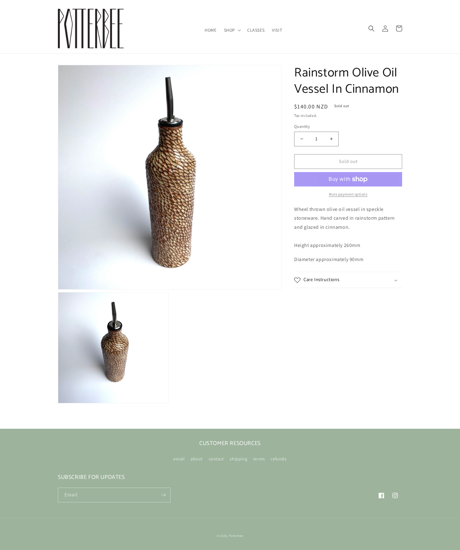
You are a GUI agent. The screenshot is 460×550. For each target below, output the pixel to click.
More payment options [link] (348, 194)
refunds (278, 459)
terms (259, 459)
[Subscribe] (163, 495)
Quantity (302, 126)
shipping (238, 459)
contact (216, 459)
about (197, 459)
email (179, 459)
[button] (231, 30)
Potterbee (236, 536)
